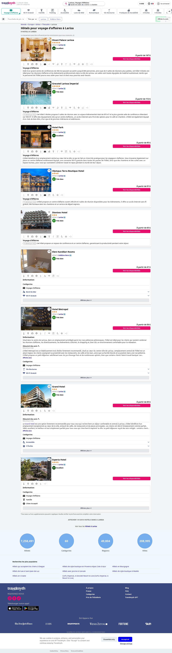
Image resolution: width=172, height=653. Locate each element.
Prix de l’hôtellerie (93, 597)
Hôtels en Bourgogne (120, 566)
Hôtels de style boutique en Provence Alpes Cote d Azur (84, 566)
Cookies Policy (54, 651)
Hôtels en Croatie (19, 576)
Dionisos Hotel (59, 212)
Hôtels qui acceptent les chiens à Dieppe (28, 566)
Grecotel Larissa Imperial (65, 83)
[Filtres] (3, 19)
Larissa (43, 19)
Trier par (31, 19)
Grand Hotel (58, 386)
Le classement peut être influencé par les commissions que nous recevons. (47, 35)
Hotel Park (57, 127)
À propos (89, 588)
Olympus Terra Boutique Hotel (68, 170)
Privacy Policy (64, 651)
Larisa (61, 45)
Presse (88, 591)
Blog (127, 588)
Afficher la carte (163, 19)
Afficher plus (85, 300)
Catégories (90, 594)
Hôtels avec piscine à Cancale (74, 571)
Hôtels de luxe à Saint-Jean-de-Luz (26, 571)
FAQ (127, 591)
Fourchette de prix (14, 19)
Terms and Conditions (77, 651)
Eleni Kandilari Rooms (63, 251)
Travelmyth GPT (131, 597)
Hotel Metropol (60, 309)
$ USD (141, 4)
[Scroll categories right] (169, 11)
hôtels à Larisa (91, 526)
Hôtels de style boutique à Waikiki (125, 571)
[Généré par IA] (34, 114)
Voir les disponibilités (131, 59)
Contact (128, 594)
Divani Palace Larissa (63, 40)
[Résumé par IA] (32, 348)
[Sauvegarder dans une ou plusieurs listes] (49, 39)
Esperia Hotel (59, 459)
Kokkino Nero (55, 19)
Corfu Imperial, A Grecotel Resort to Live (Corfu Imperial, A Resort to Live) (85, 577)
